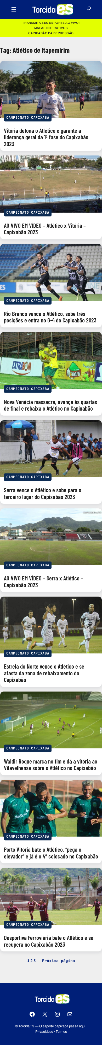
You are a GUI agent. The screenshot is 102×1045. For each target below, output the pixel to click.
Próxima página (58, 960)
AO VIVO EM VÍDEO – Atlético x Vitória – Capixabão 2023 (45, 229)
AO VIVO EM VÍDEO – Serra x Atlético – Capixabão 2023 (43, 581)
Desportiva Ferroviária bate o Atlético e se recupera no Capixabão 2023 (48, 941)
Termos (61, 1032)
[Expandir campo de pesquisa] (89, 9)
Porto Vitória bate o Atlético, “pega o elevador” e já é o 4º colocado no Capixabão (51, 853)
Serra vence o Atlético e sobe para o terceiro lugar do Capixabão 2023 (42, 493)
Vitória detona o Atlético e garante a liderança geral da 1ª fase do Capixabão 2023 (46, 137)
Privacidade (44, 1032)
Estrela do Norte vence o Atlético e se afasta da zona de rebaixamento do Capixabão (44, 673)
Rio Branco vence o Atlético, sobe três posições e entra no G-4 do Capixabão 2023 (50, 317)
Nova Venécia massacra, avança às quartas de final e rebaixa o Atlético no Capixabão (50, 405)
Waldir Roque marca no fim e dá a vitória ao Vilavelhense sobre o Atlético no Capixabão (50, 764)
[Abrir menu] (13, 9)
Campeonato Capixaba (27, 117)
